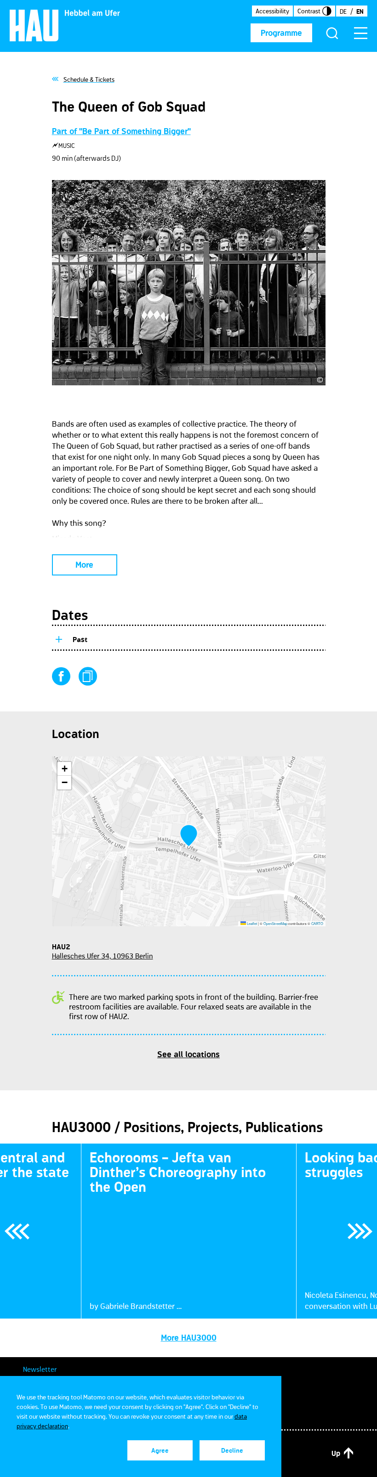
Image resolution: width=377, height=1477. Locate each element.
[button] (188, 835)
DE (343, 11)
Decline (232, 1450)
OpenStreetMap (275, 923)
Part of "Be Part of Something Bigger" (121, 131)
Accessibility (272, 11)
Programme (281, 33)
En (360, 11)
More (84, 564)
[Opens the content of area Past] (58, 638)
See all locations (188, 1054)
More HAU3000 (189, 1338)
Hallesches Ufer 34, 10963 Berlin (102, 956)
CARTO (317, 923)
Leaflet (251, 923)
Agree (160, 1450)
